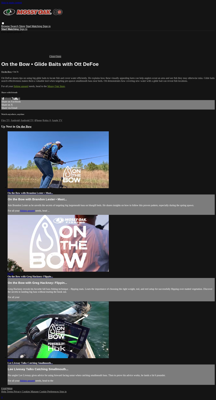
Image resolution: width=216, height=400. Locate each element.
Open (58, 56)
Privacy (18, 391)
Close (52, 56)
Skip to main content (11, 2)
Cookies (26, 391)
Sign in (47, 26)
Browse (5, 26)
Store (22, 26)
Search (14, 26)
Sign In (23, 29)
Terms (10, 391)
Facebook (6, 98)
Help (4, 391)
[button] (3, 23)
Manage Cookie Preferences (45, 391)
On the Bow (6, 72)
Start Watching (34, 26)
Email (17, 98)
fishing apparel (21, 86)
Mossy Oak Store (56, 86)
